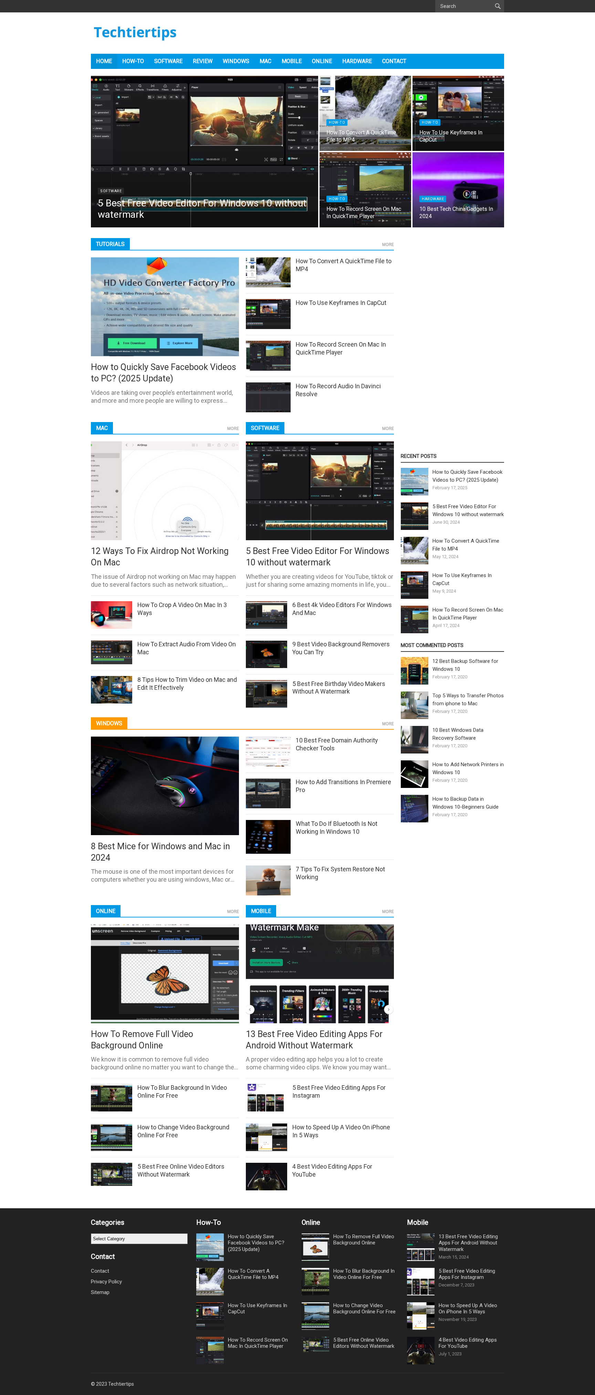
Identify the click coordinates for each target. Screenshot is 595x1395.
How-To (133, 61)
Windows (236, 61)
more (388, 244)
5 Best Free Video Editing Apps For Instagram (467, 1274)
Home (104, 61)
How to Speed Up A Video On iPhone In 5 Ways (468, 1308)
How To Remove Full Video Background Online (363, 1239)
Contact (394, 61)
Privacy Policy (106, 1282)
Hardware (357, 61)
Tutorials (110, 244)
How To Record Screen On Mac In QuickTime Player (363, 212)
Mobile (292, 61)
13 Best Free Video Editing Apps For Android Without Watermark (468, 1243)
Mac (265, 61)
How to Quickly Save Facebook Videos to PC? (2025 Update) (256, 1243)
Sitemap (100, 1292)
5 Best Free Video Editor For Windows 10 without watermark (202, 208)
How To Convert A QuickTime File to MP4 (253, 1274)
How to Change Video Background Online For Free (364, 1308)
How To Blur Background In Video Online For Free (364, 1274)
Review (202, 61)
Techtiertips (121, 1384)
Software (168, 61)
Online (322, 61)
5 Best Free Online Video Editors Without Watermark (363, 1343)
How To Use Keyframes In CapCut (341, 302)
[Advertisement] (452, 340)
